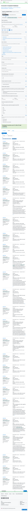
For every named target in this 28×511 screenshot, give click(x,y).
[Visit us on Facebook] (1, 498)
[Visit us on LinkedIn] (4, 498)
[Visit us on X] (3, 498)
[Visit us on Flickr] (8, 498)
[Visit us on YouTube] (6, 498)
